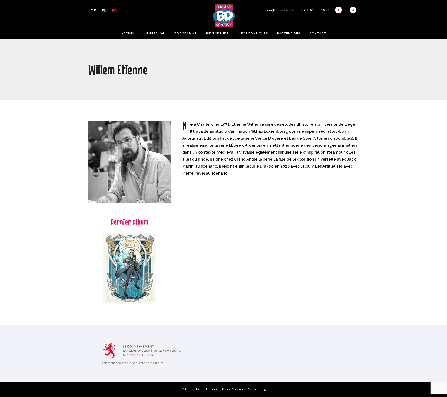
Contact (317, 33)
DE (93, 10)
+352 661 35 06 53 (315, 10)
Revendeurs (217, 33)
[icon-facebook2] (339, 10)
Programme (185, 33)
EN (104, 10)
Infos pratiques (253, 33)
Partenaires (288, 33)
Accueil (128, 33)
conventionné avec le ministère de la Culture (132, 363)
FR (114, 10)
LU (125, 10)
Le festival (155, 33)
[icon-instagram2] (353, 10)
